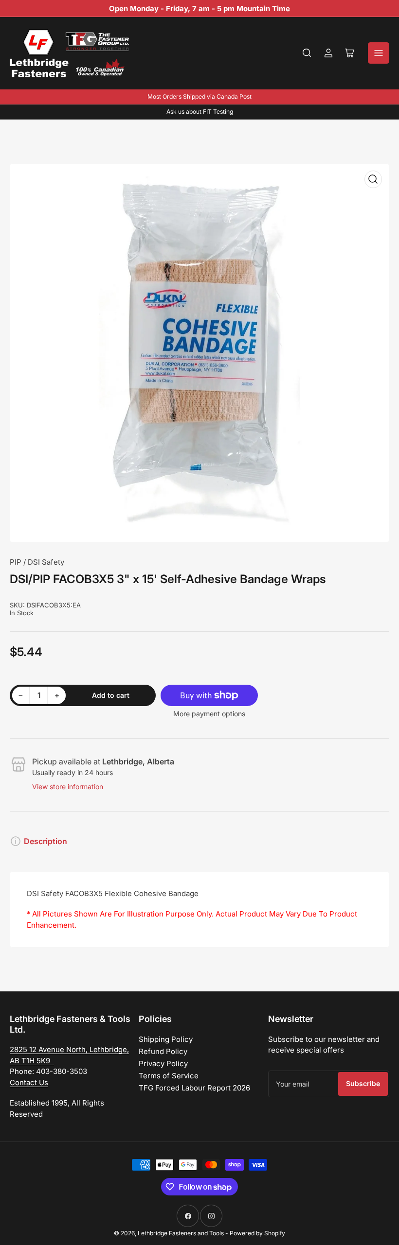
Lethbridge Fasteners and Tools (181, 1233)
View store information (67, 786)
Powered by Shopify (257, 1233)
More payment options (209, 713)
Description (45, 841)
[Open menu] (378, 53)
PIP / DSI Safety (37, 562)
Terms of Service (169, 1075)
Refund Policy (163, 1051)
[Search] (307, 53)
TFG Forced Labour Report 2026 (194, 1087)
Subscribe (363, 1083)
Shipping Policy (166, 1039)
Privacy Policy (163, 1063)
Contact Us (29, 1082)
